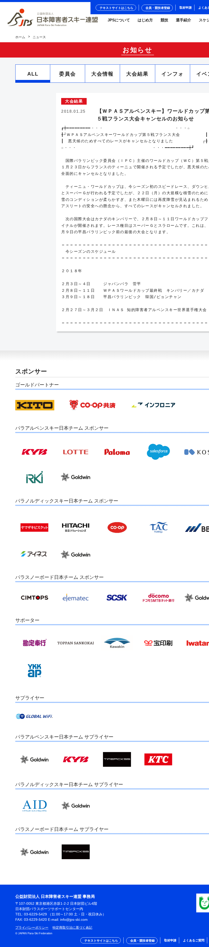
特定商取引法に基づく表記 (72, 927)
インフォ (172, 74)
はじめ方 (145, 20)
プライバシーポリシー (31, 927)
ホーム (20, 37)
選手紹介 (183, 20)
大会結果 (137, 74)
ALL (32, 74)
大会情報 (102, 74)
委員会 (67, 74)
